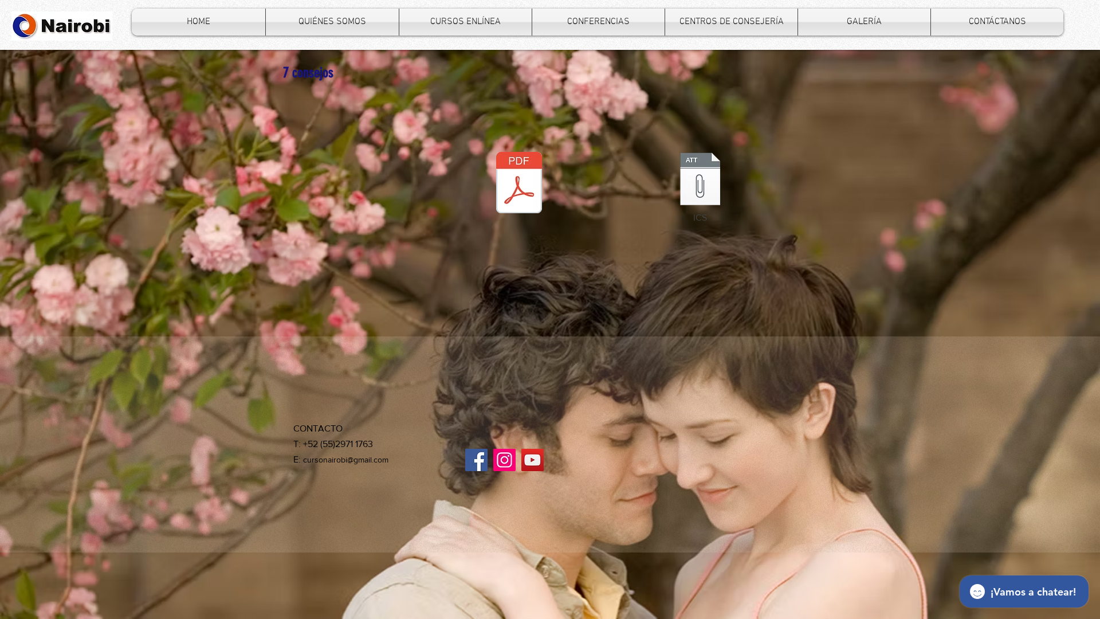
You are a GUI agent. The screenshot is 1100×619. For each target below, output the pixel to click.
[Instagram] (504, 460)
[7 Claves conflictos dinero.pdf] (519, 184)
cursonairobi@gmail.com (345, 459)
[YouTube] (532, 460)
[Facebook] (476, 460)
